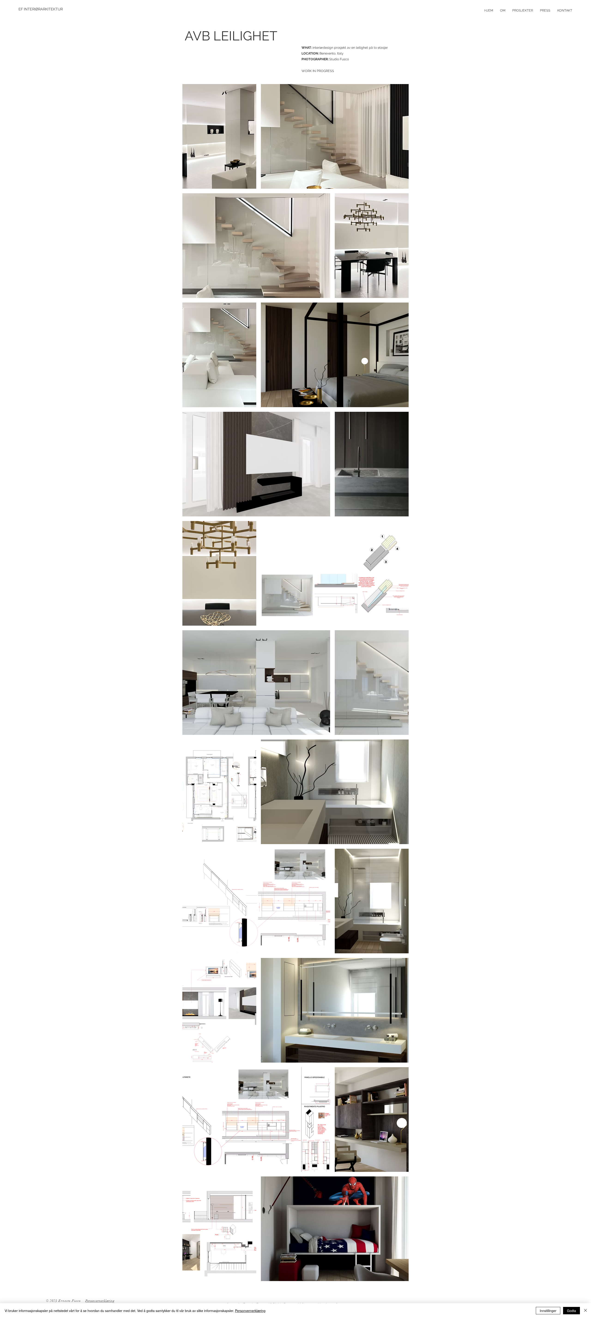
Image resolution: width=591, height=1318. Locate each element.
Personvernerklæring (250, 1310)
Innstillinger (548, 1310)
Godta (571, 1310)
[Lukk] (585, 1310)
